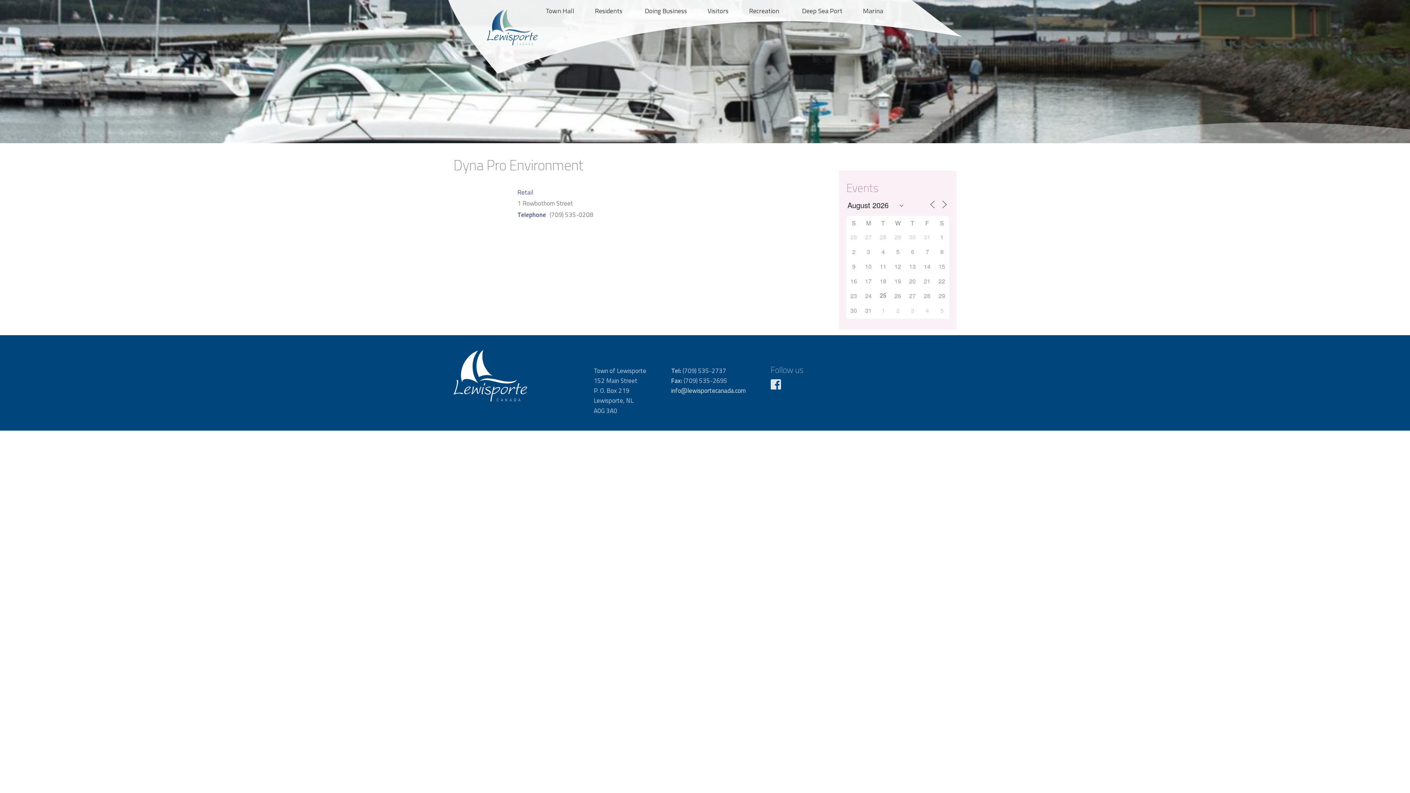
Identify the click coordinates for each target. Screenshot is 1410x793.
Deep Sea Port (822, 11)
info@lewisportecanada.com (708, 390)
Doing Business (666, 11)
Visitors (718, 11)
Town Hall (560, 11)
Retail (525, 192)
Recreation (764, 11)
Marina (873, 11)
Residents (608, 11)
